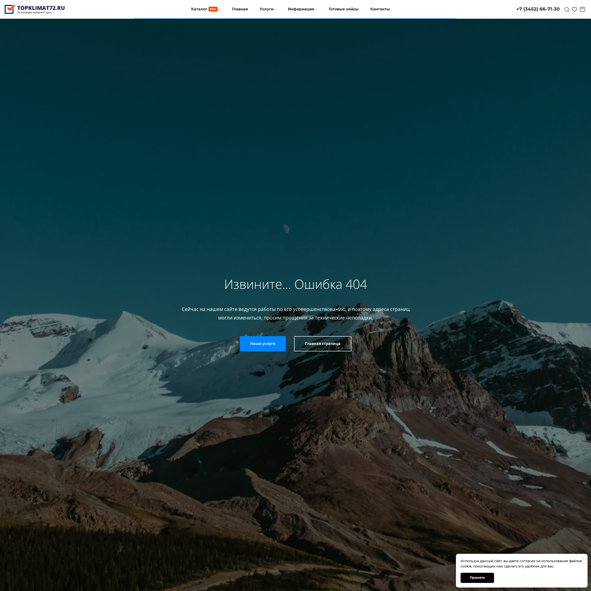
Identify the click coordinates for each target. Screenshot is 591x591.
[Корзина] (583, 9)
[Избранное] (574, 9)
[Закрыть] (583, 558)
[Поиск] (566, 9)
